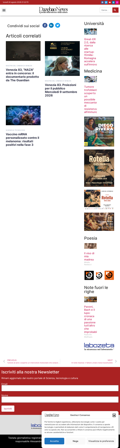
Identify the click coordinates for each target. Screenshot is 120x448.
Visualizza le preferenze (101, 441)
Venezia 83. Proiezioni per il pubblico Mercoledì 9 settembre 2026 (61, 90)
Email (4, 384)
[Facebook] (102, 2)
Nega (75, 441)
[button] (114, 415)
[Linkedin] (113, 2)
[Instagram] (117, 2)
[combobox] (105, 10)
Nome (4, 395)
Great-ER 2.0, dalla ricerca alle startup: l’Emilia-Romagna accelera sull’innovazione (94, 52)
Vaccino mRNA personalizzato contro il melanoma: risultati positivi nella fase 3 (22, 140)
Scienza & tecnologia (15, 130)
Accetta (54, 441)
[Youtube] (109, 2)
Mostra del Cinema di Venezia (19, 66)
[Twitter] (106, 2)
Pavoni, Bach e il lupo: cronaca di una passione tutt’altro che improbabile (91, 319)
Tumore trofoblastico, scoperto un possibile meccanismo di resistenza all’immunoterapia (95, 99)
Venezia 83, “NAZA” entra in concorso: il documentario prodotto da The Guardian (22, 75)
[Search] (115, 10)
